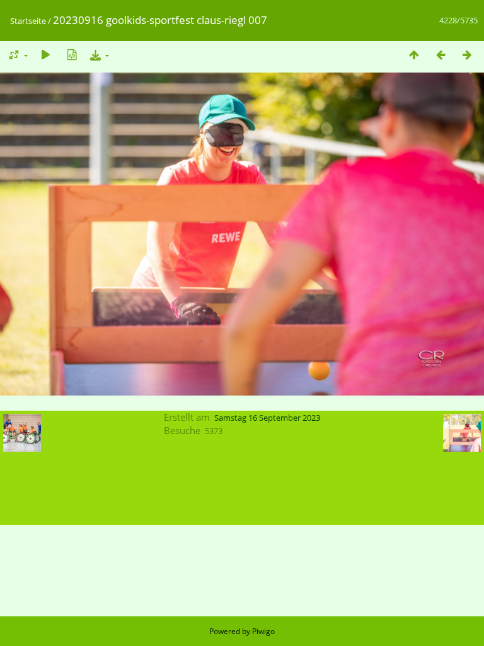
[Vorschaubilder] (414, 54)
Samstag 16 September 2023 (267, 417)
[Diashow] (45, 54)
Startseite (28, 20)
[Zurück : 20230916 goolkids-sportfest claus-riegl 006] (440, 54)
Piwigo (263, 631)
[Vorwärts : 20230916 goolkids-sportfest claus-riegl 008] (467, 54)
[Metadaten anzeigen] (72, 54)
